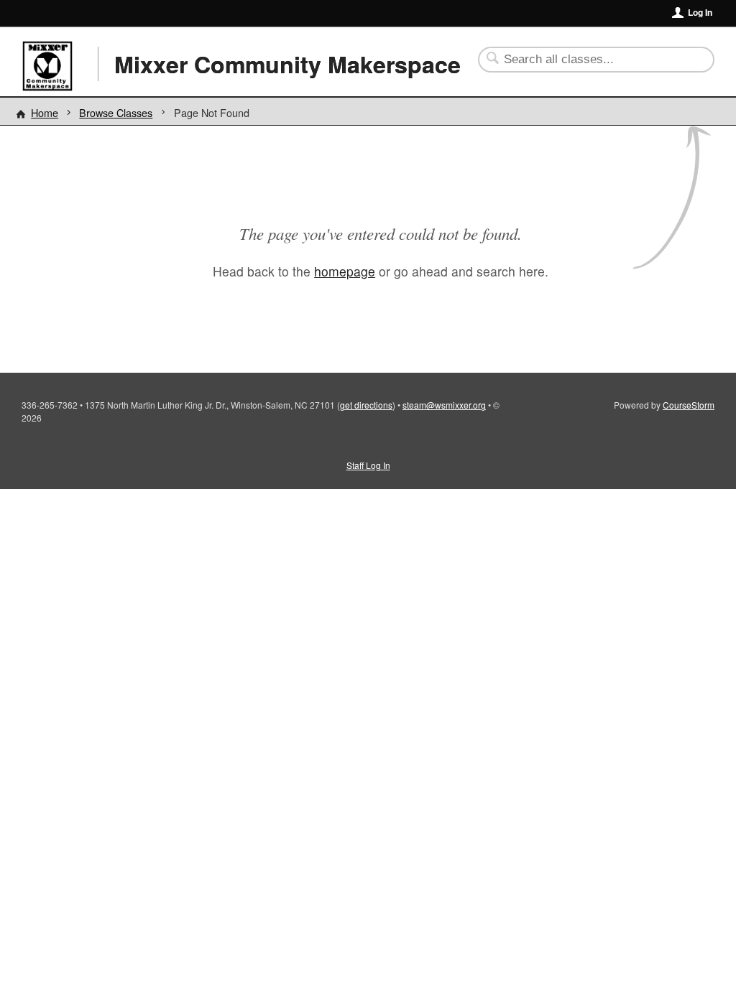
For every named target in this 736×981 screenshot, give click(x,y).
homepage (344, 271)
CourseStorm (688, 405)
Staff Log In (368, 465)
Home (44, 112)
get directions (366, 405)
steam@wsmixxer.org (444, 405)
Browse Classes (115, 112)
